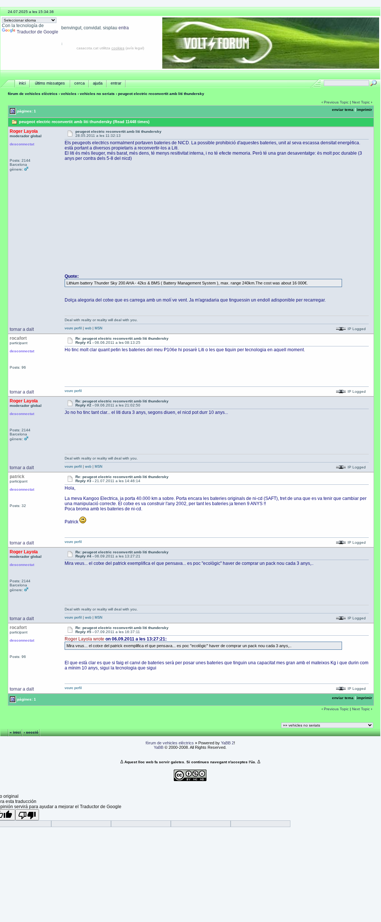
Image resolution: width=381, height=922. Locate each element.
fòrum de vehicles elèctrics (33, 94)
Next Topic (361, 102)
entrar (116, 83)
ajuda (97, 83)
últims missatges (50, 83)
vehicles (68, 94)
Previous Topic (336, 102)
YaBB (158, 747)
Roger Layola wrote (84, 639)
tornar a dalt (22, 329)
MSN (98, 328)
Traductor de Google (37, 31)
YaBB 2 (227, 743)
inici (22, 83)
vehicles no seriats (97, 94)
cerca (79, 83)
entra (123, 27)
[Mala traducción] (27, 814)
